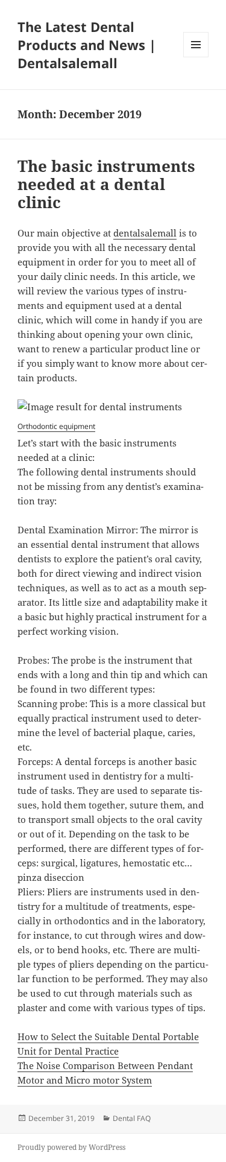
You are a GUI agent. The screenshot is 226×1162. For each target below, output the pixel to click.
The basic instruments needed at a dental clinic (106, 184)
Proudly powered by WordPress (71, 1147)
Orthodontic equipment (56, 426)
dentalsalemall (145, 233)
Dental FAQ (132, 1118)
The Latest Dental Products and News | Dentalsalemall (86, 44)
